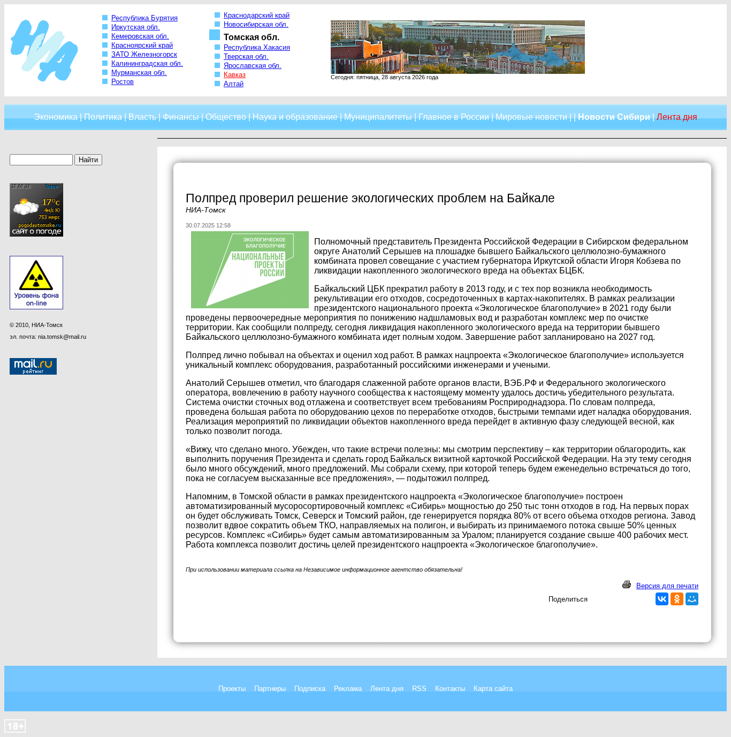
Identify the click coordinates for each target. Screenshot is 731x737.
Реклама (348, 689)
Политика (103, 116)
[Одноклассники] (677, 598)
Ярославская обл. (252, 66)
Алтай (233, 84)
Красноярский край (142, 45)
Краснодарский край (257, 15)
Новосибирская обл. (256, 24)
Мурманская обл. (139, 73)
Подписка (309, 689)
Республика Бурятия (144, 18)
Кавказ (235, 75)
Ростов (122, 82)
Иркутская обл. (135, 27)
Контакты (450, 689)
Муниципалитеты (378, 116)
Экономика (56, 116)
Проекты (232, 689)
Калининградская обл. (147, 63)
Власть (142, 116)
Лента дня (386, 689)
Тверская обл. (246, 56)
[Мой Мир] (692, 598)
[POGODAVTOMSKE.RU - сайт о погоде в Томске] (36, 234)
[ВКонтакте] (662, 598)
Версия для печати (667, 586)
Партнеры (270, 689)
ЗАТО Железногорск (144, 54)
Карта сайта (493, 689)
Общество (225, 116)
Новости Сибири (614, 116)
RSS (419, 689)
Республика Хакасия (257, 47)
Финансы (181, 116)
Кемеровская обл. (140, 36)
